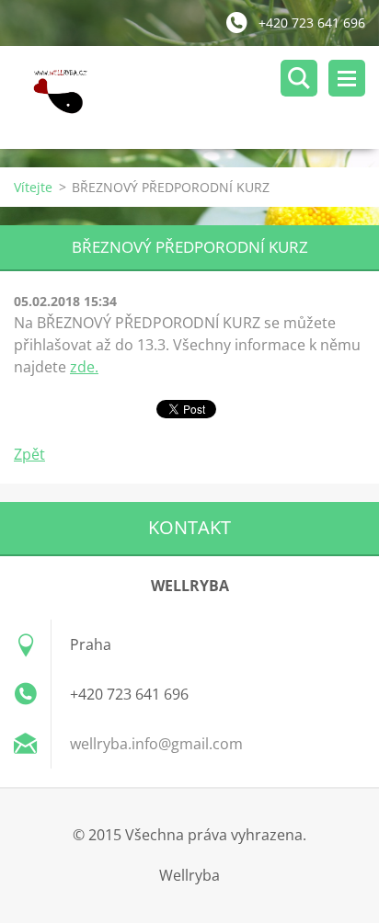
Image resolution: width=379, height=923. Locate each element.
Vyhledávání (299, 78)
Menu (346, 78)
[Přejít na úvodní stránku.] (196, 97)
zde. (84, 367)
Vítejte (33, 187)
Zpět (29, 454)
